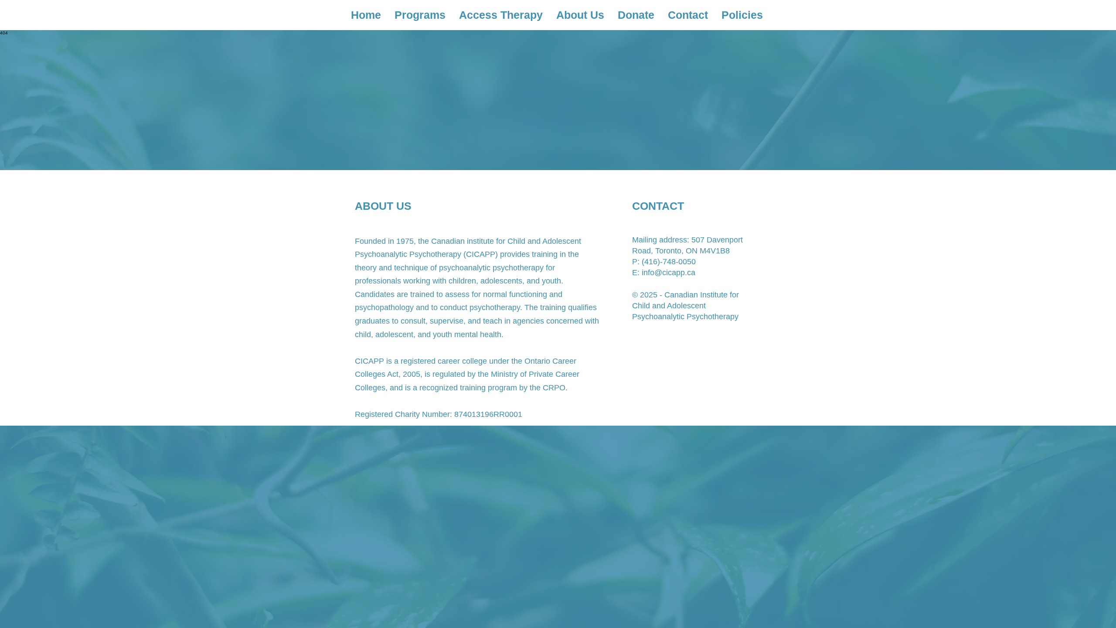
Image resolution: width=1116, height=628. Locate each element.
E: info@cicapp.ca (663, 272)
